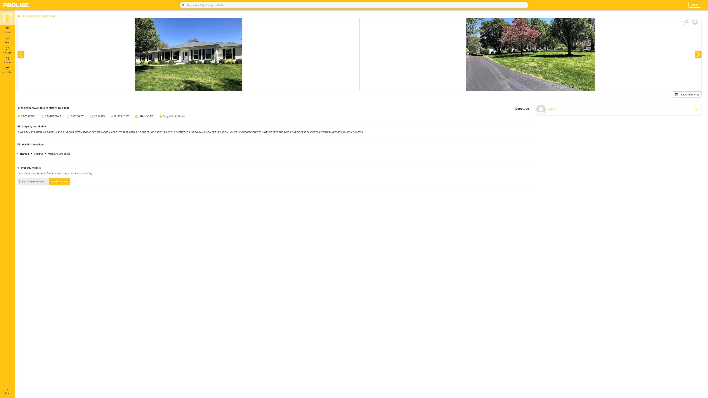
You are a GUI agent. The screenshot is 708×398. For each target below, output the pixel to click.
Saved (7, 42)
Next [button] (698, 54)
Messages (7, 52)
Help (7, 393)
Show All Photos (689, 94)
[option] (189, 54)
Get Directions (59, 181)
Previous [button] (21, 54)
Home (7, 32)
